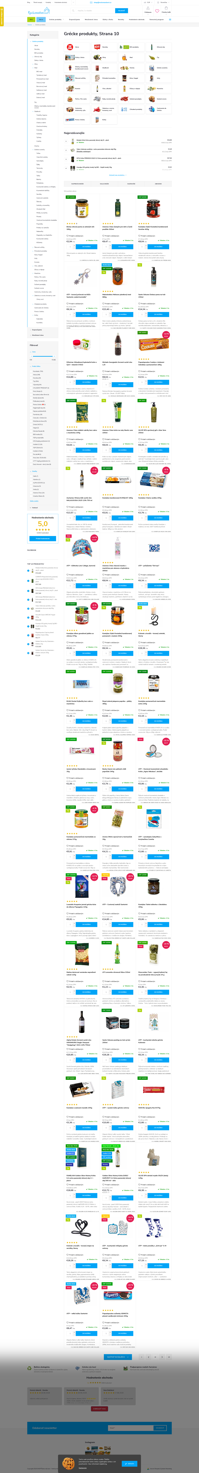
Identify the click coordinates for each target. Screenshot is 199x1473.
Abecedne (158, 184)
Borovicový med (41, 86)
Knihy (36, 315)
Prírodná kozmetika (40, 251)
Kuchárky (39, 323)
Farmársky (37, 415)
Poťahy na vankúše (42, 228)
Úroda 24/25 (37, 424)
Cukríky (38, 141)
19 (169, 1357)
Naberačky (39, 231)
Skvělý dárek (38, 398)
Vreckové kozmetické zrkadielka (46, 220)
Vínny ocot (40, 299)
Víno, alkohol (38, 266)
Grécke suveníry (39, 150)
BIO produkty (38, 53)
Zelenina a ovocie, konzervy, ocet (44, 296)
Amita (35, 489)
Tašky (38, 176)
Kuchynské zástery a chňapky (46, 187)
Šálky (38, 165)
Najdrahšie (131, 184)
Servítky (39, 194)
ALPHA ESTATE (38, 483)
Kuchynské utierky (42, 239)
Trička (38, 153)
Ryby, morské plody (40, 281)
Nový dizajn (37, 391)
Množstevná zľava (39, 421)
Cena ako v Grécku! (39, 418)
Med (35, 68)
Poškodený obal (38, 401)
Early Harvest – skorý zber (42, 464)
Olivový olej (38, 57)
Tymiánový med (41, 75)
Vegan (35, 428)
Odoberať (160, 1428)
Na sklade (38, 371)
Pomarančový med (42, 79)
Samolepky (40, 161)
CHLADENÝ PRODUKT (41, 388)
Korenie (36, 262)
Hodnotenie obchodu (61, 2)
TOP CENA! (37, 448)
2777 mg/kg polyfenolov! (41, 461)
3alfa (35, 476)
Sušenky (39, 134)
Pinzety (38, 217)
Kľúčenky (39, 243)
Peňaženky (39, 183)
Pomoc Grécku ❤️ (39, 405)
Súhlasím (131, 1464)
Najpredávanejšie (77, 184)
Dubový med (40, 98)
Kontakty (48, 2)
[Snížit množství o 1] (74, 248)
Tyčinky (38, 137)
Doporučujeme (37, 330)
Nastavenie (83, 1468)
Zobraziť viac (99, 1409)
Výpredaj (37, 385)
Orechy (36, 146)
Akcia (36, 375)
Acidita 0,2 (37, 444)
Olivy (36, 64)
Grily (35, 258)
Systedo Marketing (166, 1469)
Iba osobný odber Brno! (41, 395)
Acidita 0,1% (37, 451)
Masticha (37, 273)
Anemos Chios (38, 493)
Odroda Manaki (38, 431)
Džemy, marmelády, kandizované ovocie (44, 107)
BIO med (39, 72)
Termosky (39, 168)
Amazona (36, 486)
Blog (28, 2)
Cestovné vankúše (42, 198)
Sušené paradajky (40, 284)
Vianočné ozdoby (42, 157)
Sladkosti (37, 111)
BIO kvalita (37, 434)
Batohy (38, 179)
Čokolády (39, 130)
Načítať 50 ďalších (116, 1357)
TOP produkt (38, 438)
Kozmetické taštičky (42, 191)
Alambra (36, 479)
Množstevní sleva (38, 335)
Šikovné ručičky (39, 247)
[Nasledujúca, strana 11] (162, 1357)
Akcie (36, 46)
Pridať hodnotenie (43, 538)
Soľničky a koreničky (43, 205)
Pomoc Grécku (39, 312)
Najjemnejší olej (39, 408)
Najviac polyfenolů (39, 411)
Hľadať (121, 11)
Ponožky (39, 172)
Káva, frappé (38, 255)
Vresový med (40, 83)
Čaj (35, 102)
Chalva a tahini (41, 123)
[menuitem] (31, 19)
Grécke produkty (37, 41)
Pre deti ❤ (37, 454)
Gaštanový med (41, 90)
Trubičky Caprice (41, 115)
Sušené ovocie (39, 288)
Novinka (36, 378)
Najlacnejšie (104, 184)
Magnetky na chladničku (44, 235)
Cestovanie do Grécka (41, 308)
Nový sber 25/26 (39, 458)
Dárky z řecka (38, 60)
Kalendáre (39, 319)
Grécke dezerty (41, 119)
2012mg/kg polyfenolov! (41, 441)
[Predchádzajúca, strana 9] (148, 1357)
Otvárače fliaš (40, 209)
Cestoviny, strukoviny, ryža (42, 292)
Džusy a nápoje (39, 270)
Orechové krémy (41, 126)
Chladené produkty (40, 304)
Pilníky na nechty (41, 213)
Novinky (37, 49)
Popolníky (39, 224)
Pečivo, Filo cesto (40, 277)
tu (106, 1464)
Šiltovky (39, 202)
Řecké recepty (38, 2)
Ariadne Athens (38, 496)
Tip (35, 381)
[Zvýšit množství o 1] (74, 245)
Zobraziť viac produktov (117, 175)
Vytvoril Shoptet (155, 1469)
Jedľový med (40, 94)
